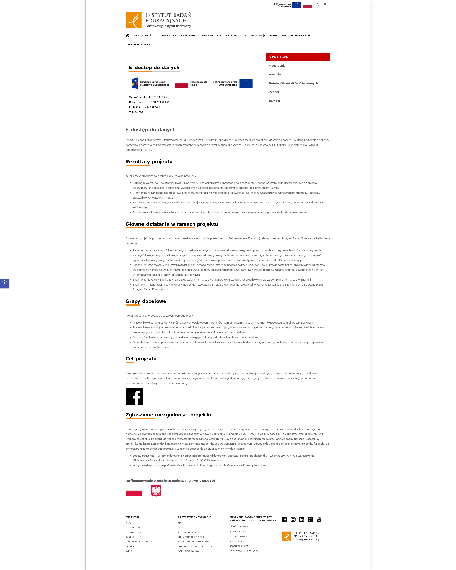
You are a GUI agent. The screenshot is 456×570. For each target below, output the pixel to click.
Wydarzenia (300, 35)
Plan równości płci (188, 551)
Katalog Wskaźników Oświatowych (293, 83)
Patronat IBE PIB (134, 537)
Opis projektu (278, 57)
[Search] (318, 4)
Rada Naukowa (133, 532)
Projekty (233, 35)
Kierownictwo (133, 528)
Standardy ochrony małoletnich (196, 546)
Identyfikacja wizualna (139, 542)
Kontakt (274, 101)
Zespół (274, 92)
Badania (275, 74)
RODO (181, 528)
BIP (179, 523)
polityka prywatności (190, 532)
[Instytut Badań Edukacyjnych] (158, 20)
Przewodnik (212, 35)
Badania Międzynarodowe (266, 35)
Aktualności (144, 35)
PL (325, 4)
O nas (128, 523)
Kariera (130, 546)
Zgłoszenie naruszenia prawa (193, 542)
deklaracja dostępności (191, 537)
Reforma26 (189, 35)
